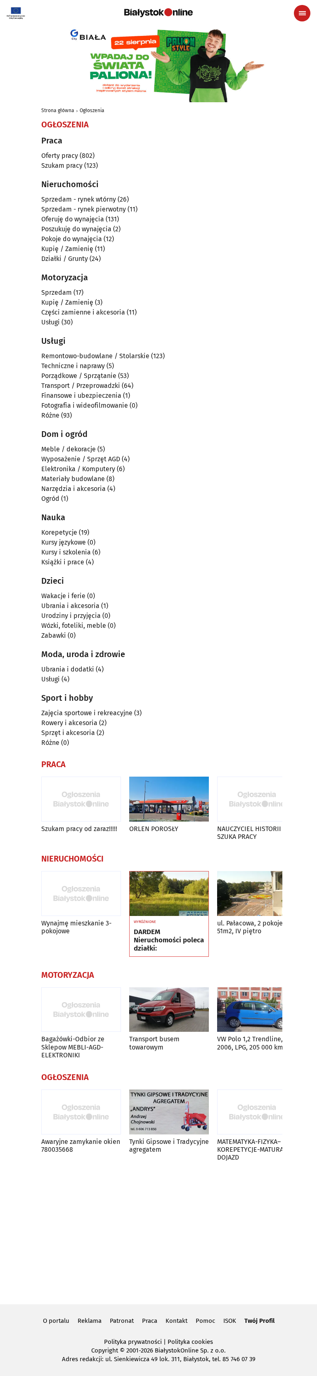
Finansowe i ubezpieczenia (81, 395)
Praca (149, 1320)
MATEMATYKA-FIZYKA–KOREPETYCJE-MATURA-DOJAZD (251, 1149)
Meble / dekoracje (68, 449)
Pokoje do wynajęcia (71, 239)
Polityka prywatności (133, 1341)
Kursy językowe (63, 542)
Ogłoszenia (92, 110)
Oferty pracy (59, 156)
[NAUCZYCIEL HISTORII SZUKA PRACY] (257, 799)
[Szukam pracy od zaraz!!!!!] (81, 799)
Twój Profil (259, 1320)
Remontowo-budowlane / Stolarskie (95, 356)
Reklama (90, 1320)
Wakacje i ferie (63, 596)
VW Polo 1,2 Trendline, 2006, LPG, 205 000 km (250, 1043)
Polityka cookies (190, 1341)
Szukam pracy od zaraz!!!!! (79, 829)
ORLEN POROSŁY (153, 829)
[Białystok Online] (158, 12)
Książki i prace (62, 562)
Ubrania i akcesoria (70, 606)
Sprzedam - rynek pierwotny (83, 209)
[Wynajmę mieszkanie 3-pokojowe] (81, 893)
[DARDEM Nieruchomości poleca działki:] (169, 893)
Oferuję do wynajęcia (72, 219)
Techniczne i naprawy (73, 366)
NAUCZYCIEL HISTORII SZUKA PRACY (249, 833)
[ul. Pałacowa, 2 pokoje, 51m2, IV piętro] (257, 893)
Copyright (104, 1350)
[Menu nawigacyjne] (302, 13)
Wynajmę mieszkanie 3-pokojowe (76, 927)
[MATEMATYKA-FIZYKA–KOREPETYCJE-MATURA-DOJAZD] (257, 1112)
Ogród (50, 498)
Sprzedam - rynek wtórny (78, 199)
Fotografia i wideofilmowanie (84, 405)
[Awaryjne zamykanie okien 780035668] (81, 1112)
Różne (50, 415)
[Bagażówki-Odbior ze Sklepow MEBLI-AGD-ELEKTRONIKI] (81, 1009)
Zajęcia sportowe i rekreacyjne (86, 713)
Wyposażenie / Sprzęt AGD (80, 459)
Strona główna (57, 110)
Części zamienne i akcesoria (83, 312)
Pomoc (205, 1320)
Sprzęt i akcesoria (68, 733)
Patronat (122, 1320)
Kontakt (176, 1320)
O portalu (56, 1320)
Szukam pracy (62, 165)
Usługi (50, 322)
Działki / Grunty (64, 259)
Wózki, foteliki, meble (73, 625)
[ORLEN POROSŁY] (169, 799)
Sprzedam (56, 292)
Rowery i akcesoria (69, 723)
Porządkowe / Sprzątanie (78, 376)
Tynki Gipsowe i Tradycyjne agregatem (169, 1145)
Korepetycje (59, 532)
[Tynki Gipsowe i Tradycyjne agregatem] (169, 1112)
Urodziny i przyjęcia (71, 616)
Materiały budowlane (73, 479)
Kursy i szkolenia (66, 552)
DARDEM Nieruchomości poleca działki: (169, 940)
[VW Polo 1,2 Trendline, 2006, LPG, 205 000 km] (257, 1009)
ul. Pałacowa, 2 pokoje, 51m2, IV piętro (250, 927)
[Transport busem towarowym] (169, 1009)
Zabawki (53, 635)
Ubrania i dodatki (67, 669)
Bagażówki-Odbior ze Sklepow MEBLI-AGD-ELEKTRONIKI (72, 1047)
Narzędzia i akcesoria (73, 489)
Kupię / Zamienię (67, 249)
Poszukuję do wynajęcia (76, 229)
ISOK (229, 1320)
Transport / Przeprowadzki (80, 386)
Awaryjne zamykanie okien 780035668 (80, 1145)
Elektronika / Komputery (78, 469)
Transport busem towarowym (154, 1043)
